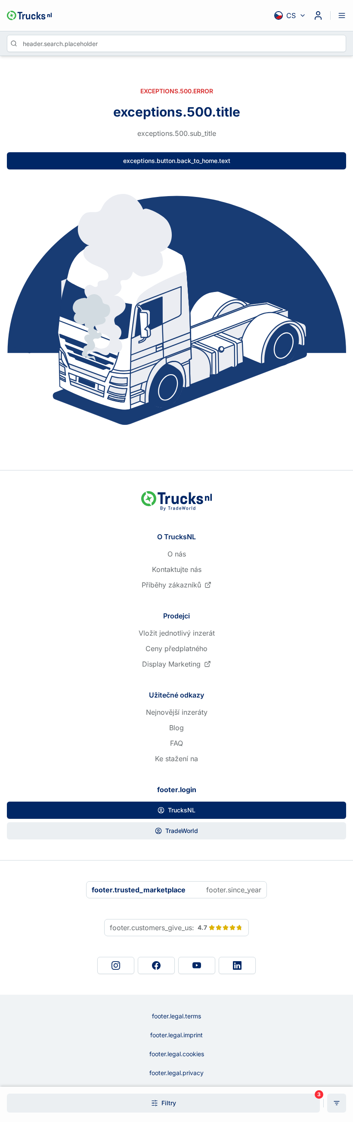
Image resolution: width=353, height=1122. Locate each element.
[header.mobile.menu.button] (341, 15)
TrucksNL (181, 810)
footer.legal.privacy (176, 1072)
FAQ (176, 743)
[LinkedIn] (237, 965)
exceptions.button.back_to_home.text (176, 160)
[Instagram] (115, 965)
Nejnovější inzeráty (176, 712)
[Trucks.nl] (29, 15)
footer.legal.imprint (176, 1035)
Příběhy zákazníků (171, 585)
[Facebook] (156, 965)
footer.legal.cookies (176, 1053)
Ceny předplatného (176, 648)
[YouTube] (196, 965)
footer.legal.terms (176, 1016)
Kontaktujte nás (176, 569)
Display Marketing (171, 664)
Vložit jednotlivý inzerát (177, 633)
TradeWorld (181, 830)
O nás (176, 554)
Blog (176, 727)
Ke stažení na (176, 758)
